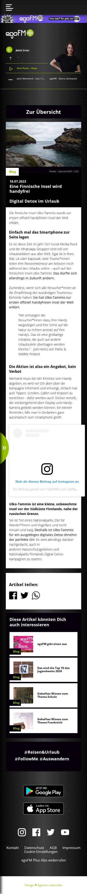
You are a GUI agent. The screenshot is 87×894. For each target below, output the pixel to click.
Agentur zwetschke (50, 885)
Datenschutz (34, 847)
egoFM (53, 78)
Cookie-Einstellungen (41, 851)
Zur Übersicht (43, 111)
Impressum (71, 847)
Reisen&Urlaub (43, 752)
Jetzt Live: (22, 50)
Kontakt (12, 847)
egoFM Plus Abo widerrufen (43, 860)
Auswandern (56, 759)
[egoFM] (20, 37)
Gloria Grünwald (68, 78)
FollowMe (28, 759)
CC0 (76, 171)
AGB (53, 847)
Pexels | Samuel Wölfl (60, 171)
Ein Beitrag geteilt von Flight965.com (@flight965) (49, 489)
